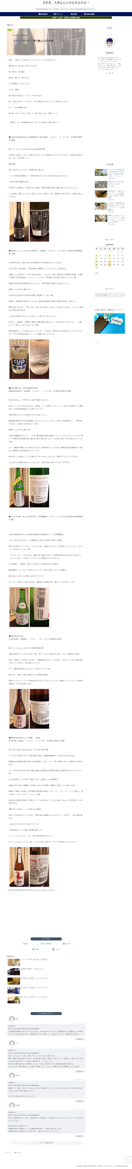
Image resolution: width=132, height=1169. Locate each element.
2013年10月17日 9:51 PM (79, 1047)
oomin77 (109, 53)
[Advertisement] (46, 920)
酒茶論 (37, 406)
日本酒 (11, 25)
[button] (56, 949)
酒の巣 (17, 60)
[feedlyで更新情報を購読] (109, 73)
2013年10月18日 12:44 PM (78, 1109)
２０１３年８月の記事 (28, 149)
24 (96, 265)
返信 (79, 1039)
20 (109, 262)
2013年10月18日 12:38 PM (78, 1079)
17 (96, 262)
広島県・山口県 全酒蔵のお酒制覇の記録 (66, 17)
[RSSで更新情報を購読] (112, 73)
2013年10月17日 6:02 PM (79, 1023)
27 (109, 265)
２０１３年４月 (24, 648)
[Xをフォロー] (106, 73)
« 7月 (96, 273)
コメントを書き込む (46, 1143)
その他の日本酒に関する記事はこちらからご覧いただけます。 (33, 890)
